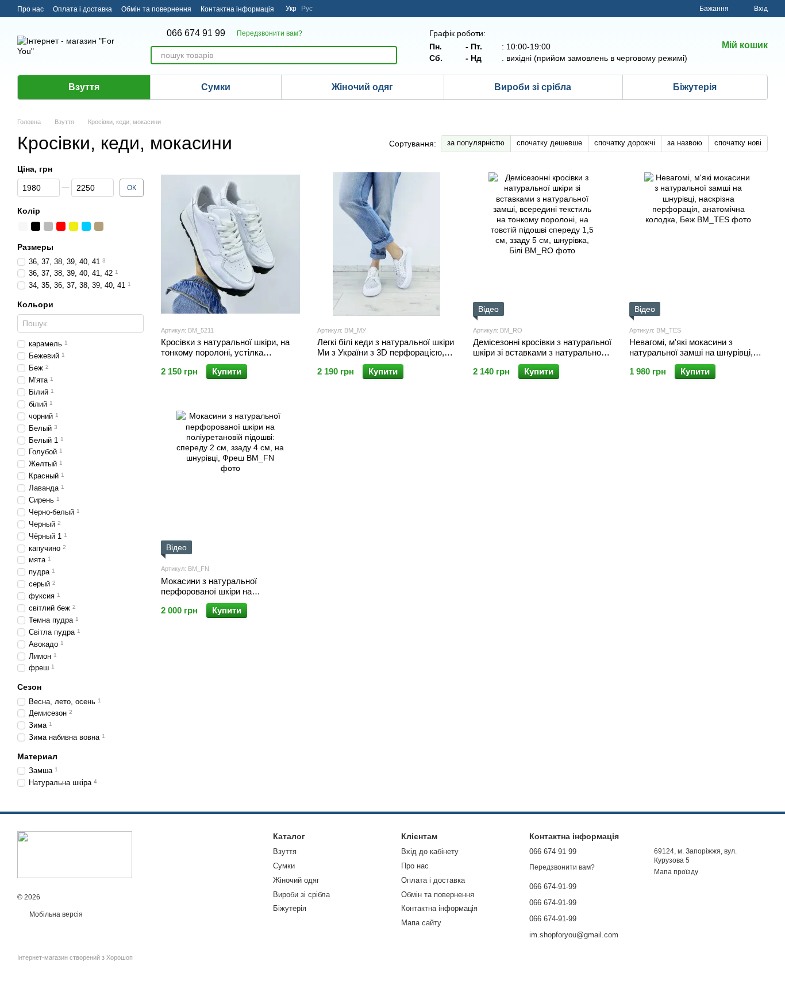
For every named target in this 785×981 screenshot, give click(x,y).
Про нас (30, 9)
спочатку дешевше (549, 142)
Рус (307, 8)
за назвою (684, 142)
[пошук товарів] (388, 55)
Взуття (83, 87)
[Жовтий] (73, 227)
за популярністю (476, 142)
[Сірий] (48, 227)
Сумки (215, 87)
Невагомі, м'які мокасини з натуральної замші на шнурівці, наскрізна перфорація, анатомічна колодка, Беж (696, 357)
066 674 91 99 (196, 33)
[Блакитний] (86, 227)
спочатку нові (737, 142)
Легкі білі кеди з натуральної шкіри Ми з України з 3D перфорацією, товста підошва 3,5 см (385, 352)
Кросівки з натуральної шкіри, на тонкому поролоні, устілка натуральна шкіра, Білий (225, 352)
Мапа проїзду (676, 872)
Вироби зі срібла (532, 87)
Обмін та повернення (156, 9)
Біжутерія (695, 87)
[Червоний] (61, 227)
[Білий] (23, 227)
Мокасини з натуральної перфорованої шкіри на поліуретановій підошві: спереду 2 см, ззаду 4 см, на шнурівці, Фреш (228, 596)
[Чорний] (35, 227)
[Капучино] (99, 227)
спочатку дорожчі (624, 142)
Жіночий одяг (362, 87)
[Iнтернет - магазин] (74, 854)
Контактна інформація (237, 9)
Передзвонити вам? (269, 33)
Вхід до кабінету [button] (430, 851)
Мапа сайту (421, 922)
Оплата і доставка (82, 9)
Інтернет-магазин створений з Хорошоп (75, 957)
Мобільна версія (55, 914)
